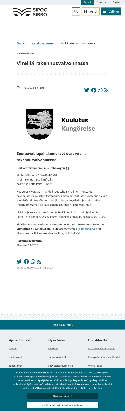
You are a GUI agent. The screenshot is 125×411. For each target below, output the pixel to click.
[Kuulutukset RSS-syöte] (106, 91)
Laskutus (53, 348)
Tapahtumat (15, 365)
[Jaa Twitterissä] (86, 91)
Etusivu (21, 43)
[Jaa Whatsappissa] (100, 91)
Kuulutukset (15, 357)
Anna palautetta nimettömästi (104, 357)
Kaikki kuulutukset (43, 43)
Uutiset (13, 348)
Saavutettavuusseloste (60, 365)
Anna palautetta (62, 325)
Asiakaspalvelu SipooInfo (101, 348)
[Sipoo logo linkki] (30, 15)
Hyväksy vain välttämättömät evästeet (62, 405)
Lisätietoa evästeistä (91, 388)
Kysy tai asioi (95, 365)
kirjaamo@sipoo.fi (86, 229)
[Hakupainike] (76, 11)
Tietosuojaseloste (57, 357)
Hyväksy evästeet (62, 396)
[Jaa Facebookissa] (93, 91)
